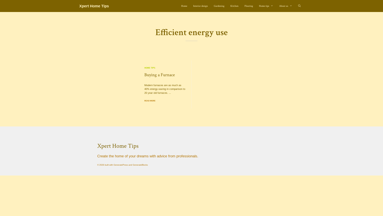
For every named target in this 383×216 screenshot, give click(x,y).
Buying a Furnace (159, 75)
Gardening (219, 6)
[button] (299, 6)
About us (283, 6)
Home (184, 6)
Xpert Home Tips (94, 6)
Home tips (264, 6)
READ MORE (149, 101)
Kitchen (234, 6)
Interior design (200, 6)
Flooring (248, 6)
